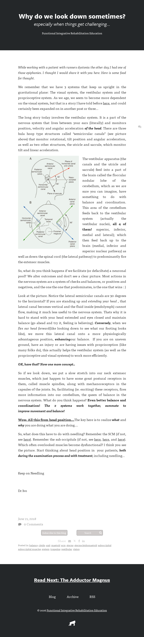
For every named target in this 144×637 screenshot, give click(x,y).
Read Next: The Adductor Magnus (72, 579)
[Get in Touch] (139, 126)
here (106, 103)
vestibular (66, 549)
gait (48, 545)
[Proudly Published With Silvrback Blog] (72, 624)
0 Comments (33, 524)
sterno (70, 545)
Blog (52, 596)
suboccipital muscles (29, 549)
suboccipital (104, 545)
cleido (42, 545)
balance (33, 545)
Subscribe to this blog (54, 533)
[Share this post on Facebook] (80, 541)
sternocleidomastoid (85, 545)
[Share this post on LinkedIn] (84, 541)
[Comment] (19, 524)
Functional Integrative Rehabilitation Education (72, 33)
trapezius (55, 549)
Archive (72, 596)
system (46, 549)
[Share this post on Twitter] (75, 541)
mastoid (55, 545)
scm (63, 545)
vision (76, 549)
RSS (92, 596)
